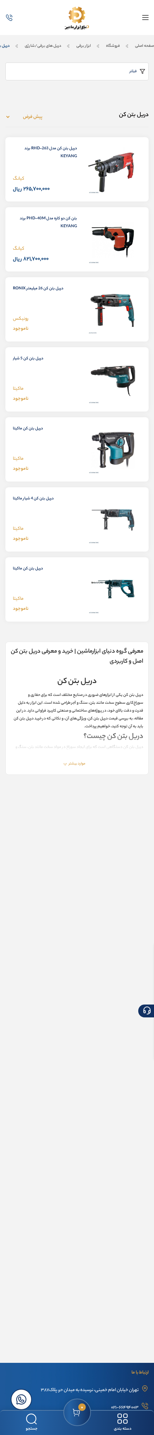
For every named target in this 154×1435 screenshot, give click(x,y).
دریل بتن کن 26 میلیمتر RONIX (38, 288)
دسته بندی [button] (122, 1429)
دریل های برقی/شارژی (43, 46)
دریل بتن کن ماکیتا (28, 428)
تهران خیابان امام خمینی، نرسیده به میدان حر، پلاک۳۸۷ (90, 1390)
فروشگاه (113, 46)
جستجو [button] (31, 1429)
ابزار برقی (83, 46)
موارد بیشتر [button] (77, 764)
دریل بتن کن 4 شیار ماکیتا (33, 498)
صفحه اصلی (144, 46)
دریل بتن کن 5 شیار (28, 358)
